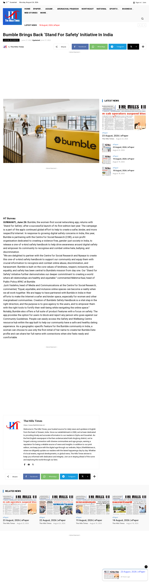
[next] (144, 25)
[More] (143, 47)
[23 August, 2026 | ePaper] (124, 117)
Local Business (11, 40)
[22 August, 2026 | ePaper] (106, 148)
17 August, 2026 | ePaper (52, 25)
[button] (142, 18)
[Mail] (29, 464)
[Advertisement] (74, 74)
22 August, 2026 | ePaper (123, 147)
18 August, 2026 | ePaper (123, 170)
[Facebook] (24, 464)
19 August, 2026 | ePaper (123, 159)
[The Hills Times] (12, 16)
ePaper (105, 133)
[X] (33, 464)
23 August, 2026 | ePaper (115, 135)
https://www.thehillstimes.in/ (34, 425)
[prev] (139, 25)
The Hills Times (17, 47)
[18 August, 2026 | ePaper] (106, 171)
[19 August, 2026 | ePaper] (106, 159)
